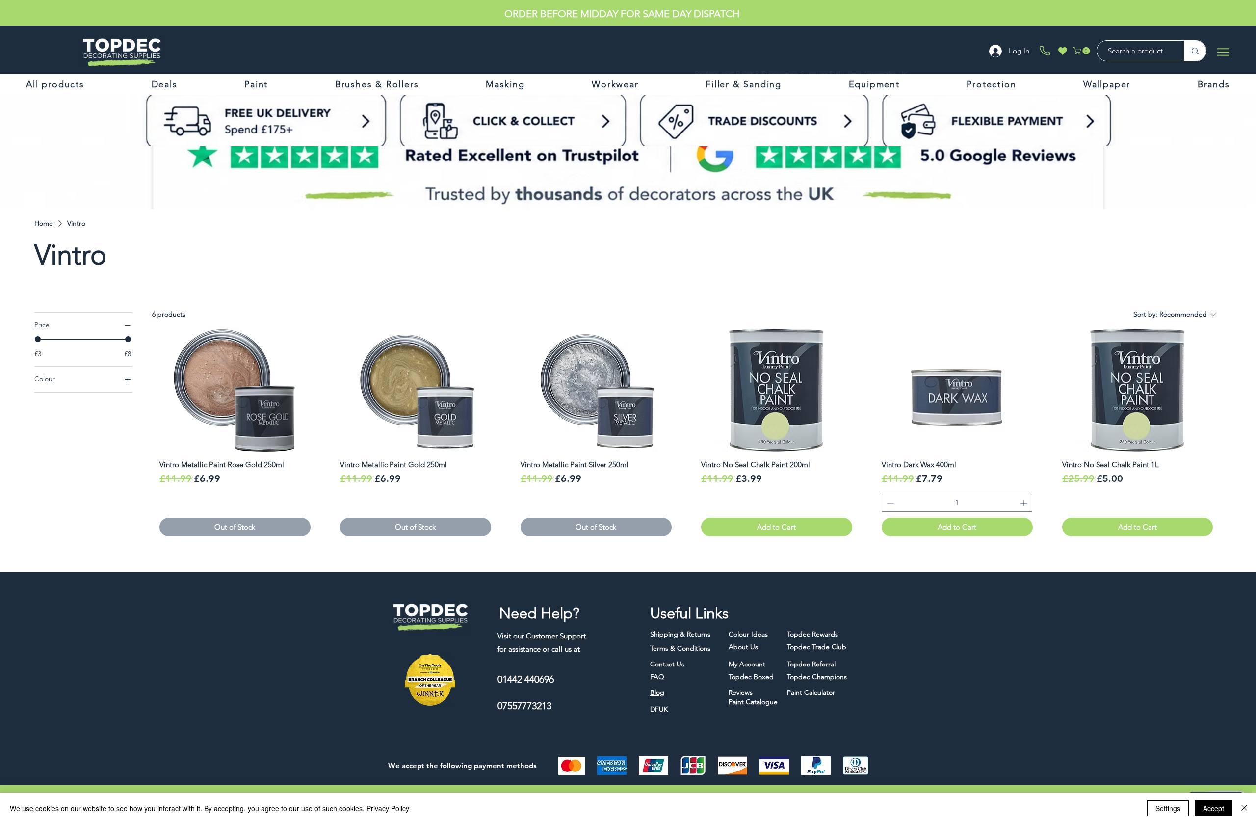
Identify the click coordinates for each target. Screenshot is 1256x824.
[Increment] (1025, 502)
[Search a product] (1195, 51)
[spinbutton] (957, 502)
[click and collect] (401, 120)
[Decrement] (889, 502)
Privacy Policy (387, 808)
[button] (1082, 50)
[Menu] (1223, 52)
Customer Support (556, 635)
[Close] (1244, 808)
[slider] (38, 339)
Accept (1213, 808)
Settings (1167, 808)
